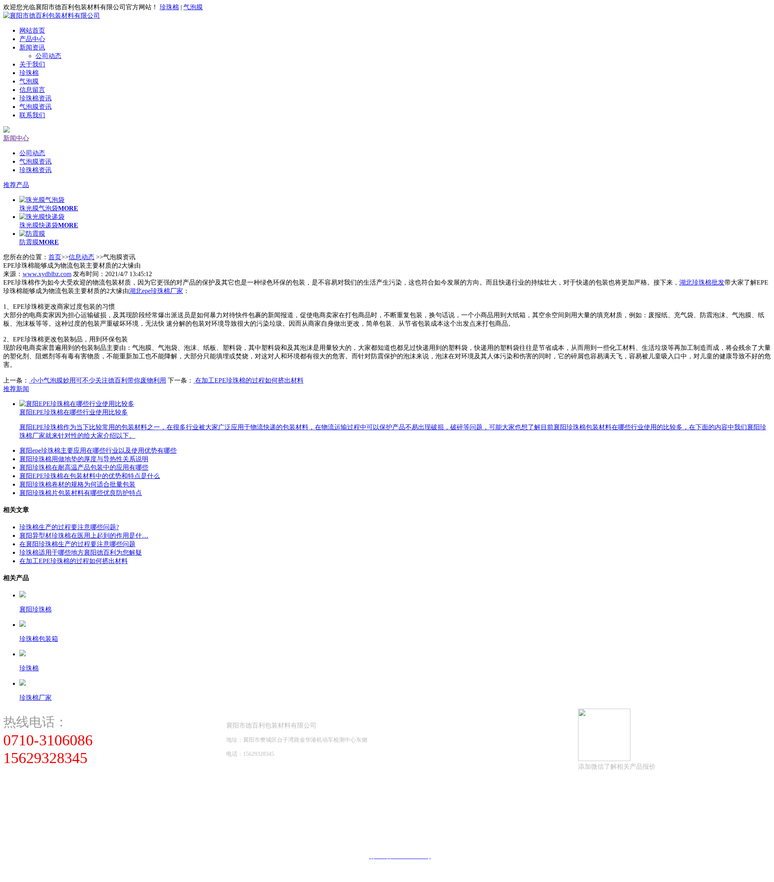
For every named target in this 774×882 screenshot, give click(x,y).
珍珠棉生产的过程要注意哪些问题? (69, 527)
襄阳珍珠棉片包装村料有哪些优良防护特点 (80, 492)
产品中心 (32, 38)
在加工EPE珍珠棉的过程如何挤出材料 (249, 380)
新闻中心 (16, 138)
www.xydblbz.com (47, 273)
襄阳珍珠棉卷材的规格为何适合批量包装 (77, 484)
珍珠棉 (169, 7)
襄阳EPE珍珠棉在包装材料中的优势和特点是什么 (89, 475)
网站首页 (32, 30)
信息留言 (32, 89)
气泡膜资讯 (35, 106)
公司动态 (48, 55)
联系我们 (32, 115)
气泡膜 (193, 7)
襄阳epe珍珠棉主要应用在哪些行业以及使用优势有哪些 (98, 450)
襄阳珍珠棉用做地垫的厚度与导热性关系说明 (83, 459)
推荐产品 (16, 184)
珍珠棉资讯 (35, 98)
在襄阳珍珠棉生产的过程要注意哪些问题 (77, 544)
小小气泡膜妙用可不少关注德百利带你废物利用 (97, 380)
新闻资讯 (32, 47)
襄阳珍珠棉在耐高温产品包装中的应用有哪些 (83, 467)
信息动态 (81, 257)
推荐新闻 (16, 388)
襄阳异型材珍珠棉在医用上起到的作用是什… (83, 535)
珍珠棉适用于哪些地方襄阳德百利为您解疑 (80, 552)
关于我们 (32, 64)
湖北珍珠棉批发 (701, 282)
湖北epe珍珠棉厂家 (156, 290)
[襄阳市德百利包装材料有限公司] (51, 15)
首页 (54, 257)
